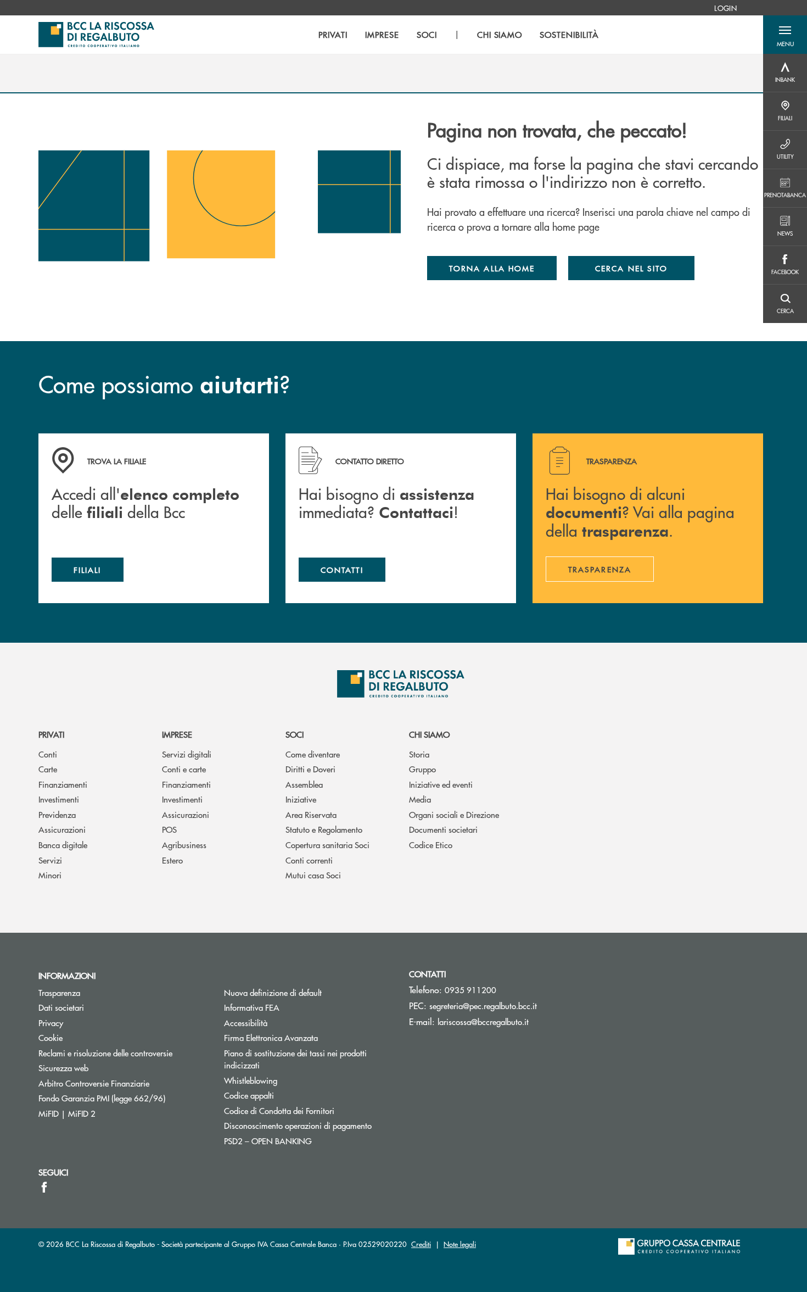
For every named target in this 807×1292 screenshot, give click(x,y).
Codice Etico (430, 844)
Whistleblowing (250, 1080)
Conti (47, 754)
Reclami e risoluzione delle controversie (105, 1053)
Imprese (177, 734)
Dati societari (61, 1007)
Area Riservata (311, 814)
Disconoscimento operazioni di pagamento (298, 1125)
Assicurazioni (62, 829)
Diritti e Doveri (310, 769)
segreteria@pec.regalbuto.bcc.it (483, 1005)
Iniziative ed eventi (441, 784)
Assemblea (304, 784)
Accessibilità (245, 1022)
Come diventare (312, 754)
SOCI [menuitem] (427, 35)
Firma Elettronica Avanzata (271, 1037)
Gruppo (422, 769)
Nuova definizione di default (273, 992)
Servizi (50, 860)
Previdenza (57, 814)
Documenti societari (443, 829)
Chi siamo (429, 734)
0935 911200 (470, 989)
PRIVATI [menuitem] (333, 35)
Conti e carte (184, 769)
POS (169, 829)
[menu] (458, 34)
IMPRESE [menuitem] (382, 35)
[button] (785, 34)
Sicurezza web (63, 1067)
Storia (419, 754)
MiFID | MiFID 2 (67, 1113)
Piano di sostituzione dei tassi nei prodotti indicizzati (295, 1059)
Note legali (460, 1244)
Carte (47, 769)
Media (420, 799)
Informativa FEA (293, 1007)
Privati (51, 734)
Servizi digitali (186, 754)
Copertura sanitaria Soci (327, 844)
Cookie (50, 1037)
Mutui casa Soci (313, 875)
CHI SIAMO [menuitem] (500, 35)
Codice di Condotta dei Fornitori (308, 1110)
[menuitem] (725, 8)
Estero (172, 860)
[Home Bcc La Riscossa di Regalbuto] (96, 34)
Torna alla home (492, 268)
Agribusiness (184, 844)
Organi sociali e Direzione (454, 814)
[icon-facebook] (44, 1187)
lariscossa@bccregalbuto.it (483, 1021)
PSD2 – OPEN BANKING (308, 1140)
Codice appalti (249, 1095)
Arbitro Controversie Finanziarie (123, 1083)
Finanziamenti (62, 784)
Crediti (421, 1244)
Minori (49, 875)
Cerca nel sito (631, 268)
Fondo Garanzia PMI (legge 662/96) (123, 1098)
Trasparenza (59, 992)
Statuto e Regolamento (323, 829)
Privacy (50, 1022)
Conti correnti (309, 860)
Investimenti (58, 799)
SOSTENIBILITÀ (569, 35)
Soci (294, 734)
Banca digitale (62, 844)
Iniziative (300, 799)
